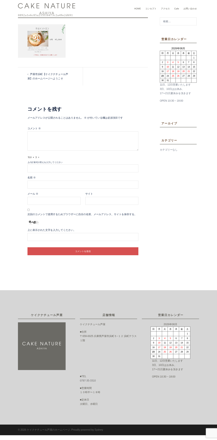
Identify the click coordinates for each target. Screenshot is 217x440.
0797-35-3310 (88, 380)
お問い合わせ (190, 8)
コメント (34, 128)
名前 (31, 177)
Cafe (176, 8)
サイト (89, 193)
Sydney (99, 429)
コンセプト (150, 8)
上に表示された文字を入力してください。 (51, 230)
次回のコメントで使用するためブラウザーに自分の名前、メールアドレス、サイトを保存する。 (82, 214)
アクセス (165, 8)
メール (32, 193)
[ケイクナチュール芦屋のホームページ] (46, 8)
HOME (137, 8)
